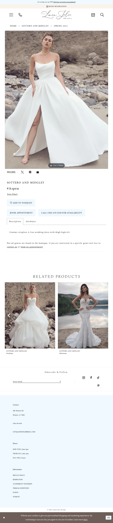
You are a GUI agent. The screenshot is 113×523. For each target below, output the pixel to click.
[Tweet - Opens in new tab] (22, 172)
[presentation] (30, 315)
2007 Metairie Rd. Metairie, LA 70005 (19, 413)
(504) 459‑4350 (17, 423)
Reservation (18, 480)
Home (13, 26)
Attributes (31, 221)
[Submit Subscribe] (59, 381)
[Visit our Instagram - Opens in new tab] (83, 377)
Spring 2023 (61, 26)
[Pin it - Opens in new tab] (30, 172)
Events (15, 492)
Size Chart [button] (12, 194)
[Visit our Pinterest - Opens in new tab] (98, 385)
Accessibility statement (22, 484)
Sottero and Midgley (35, 26)
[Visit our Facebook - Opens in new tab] (91, 377)
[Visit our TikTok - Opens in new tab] (98, 377)
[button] (11, 15)
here (85, 519)
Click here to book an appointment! (64, 2)
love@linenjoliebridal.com (24, 432)
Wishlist (16, 497)
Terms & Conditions (21, 488)
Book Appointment (21, 212)
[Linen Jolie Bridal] (56, 14)
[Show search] (102, 15)
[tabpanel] (56, 100)
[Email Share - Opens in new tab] (37, 172)
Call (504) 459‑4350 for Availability (61, 212)
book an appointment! (32, 247)
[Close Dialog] (4, 517)
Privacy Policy (19, 475)
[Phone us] (20, 15)
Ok (108, 517)
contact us (12, 247)
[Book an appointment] (93, 15)
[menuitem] (11, 15)
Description (15, 221)
